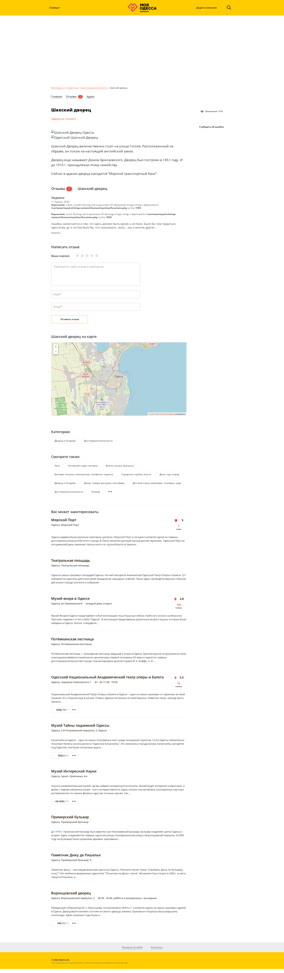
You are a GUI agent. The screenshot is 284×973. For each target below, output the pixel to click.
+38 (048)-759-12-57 (65, 801)
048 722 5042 (64, 923)
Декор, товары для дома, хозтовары (104, 483)
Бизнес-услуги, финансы (120, 465)
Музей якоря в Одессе (70, 598)
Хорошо (89, 255)
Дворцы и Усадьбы (65, 440)
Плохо (79, 255)
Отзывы (71, 96)
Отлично (94, 255)
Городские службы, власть (136, 474)
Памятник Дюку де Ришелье (76, 855)
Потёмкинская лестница (72, 639)
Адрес (91, 96)
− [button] (56, 352)
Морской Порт (63, 520)
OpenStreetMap (166, 414)
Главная (56, 96)
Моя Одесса (57, 87)
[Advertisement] (142, 50)
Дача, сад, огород (169, 474)
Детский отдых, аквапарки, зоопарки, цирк (157, 483)
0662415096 (64, 755)
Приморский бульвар (70, 817)
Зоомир (95, 491)
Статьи (54, 7)
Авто (57, 465)
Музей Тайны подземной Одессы (80, 725)
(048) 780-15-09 (64, 709)
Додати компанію (206, 7)
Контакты (156, 947)
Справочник (72, 87)
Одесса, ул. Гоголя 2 (63, 119)
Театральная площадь (70, 560)
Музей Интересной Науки (73, 771)
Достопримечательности (94, 87)
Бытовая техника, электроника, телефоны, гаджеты (83, 474)
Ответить (55, 232)
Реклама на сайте (132, 947)
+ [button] (56, 347)
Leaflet (152, 414)
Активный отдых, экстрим (83, 465)
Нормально (84, 255)
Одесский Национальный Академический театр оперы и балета (107, 677)
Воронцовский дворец (71, 893)
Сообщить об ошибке (211, 127)
